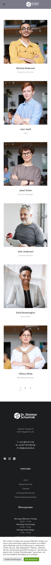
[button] (3, 4)
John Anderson (25, 251)
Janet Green (25, 190)
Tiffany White (25, 373)
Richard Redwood (25, 68)
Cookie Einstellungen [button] (13, 559)
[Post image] (25, 42)
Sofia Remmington (25, 312)
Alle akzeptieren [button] (31, 559)
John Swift (25, 129)
